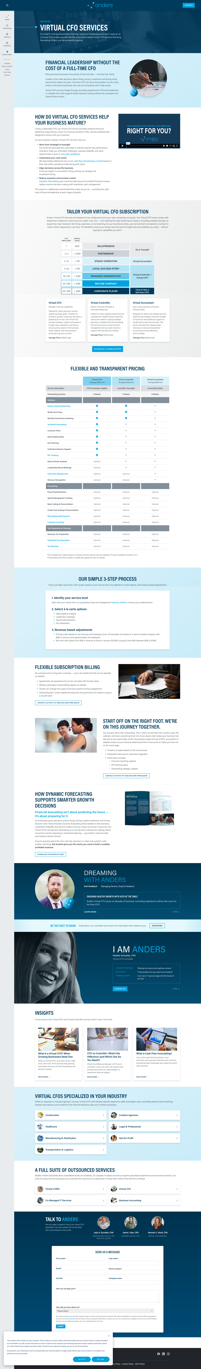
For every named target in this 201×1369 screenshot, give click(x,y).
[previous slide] (171, 911)
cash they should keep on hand (88, 161)
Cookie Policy (128, 1364)
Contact (189, 5)
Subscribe (157, 925)
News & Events (7, 66)
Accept (82, 1359)
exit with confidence (70, 154)
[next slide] (178, 911)
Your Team (7, 72)
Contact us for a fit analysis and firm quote (58, 703)
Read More (43, 1077)
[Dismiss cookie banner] (109, 1336)
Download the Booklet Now (50, 854)
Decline (100, 1359)
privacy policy (70, 1319)
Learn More (90, 912)
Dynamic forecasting (49, 181)
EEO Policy (140, 1364)
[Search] (7, 5)
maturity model (118, 602)
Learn (7, 69)
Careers (7, 63)
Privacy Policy (83, 1346)
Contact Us (120, 989)
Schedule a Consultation (107, 349)
